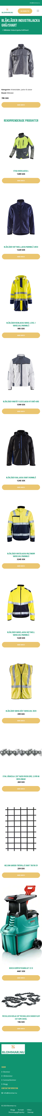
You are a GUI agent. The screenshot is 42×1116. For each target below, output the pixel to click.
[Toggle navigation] (38, 11)
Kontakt (21, 1110)
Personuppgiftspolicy (16, 1112)
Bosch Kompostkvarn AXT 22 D (21, 968)
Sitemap (30, 1112)
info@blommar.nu (35, 3)
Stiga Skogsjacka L (21, 171)
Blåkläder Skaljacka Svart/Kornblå (21, 477)
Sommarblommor (9, 1080)
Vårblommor (8, 1076)
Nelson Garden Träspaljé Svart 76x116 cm (21, 865)
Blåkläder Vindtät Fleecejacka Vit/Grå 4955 (21, 401)
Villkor (29, 1110)
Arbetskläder (15, 90)
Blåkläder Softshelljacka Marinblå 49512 (21, 247)
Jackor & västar (26, 90)
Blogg (5, 1084)
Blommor (6, 1072)
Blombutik (25, 11)
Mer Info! (21, 105)
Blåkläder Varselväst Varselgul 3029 (21, 711)
